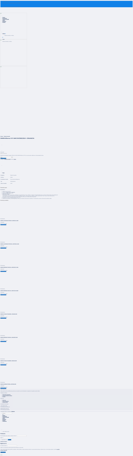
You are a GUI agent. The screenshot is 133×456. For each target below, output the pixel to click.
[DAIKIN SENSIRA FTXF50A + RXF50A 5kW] (13, 380)
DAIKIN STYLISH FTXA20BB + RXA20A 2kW (8, 360)
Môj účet (4, 400)
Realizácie (4, 419)
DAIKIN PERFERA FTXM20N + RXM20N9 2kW (9, 337)
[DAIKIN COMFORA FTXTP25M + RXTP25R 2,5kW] (13, 240)
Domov (1, 136)
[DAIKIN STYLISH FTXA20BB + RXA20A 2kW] (13, 357)
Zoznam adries (5, 402)
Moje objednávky (5, 401)
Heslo (1, 437)
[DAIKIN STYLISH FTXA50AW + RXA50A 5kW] (13, 310)
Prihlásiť (9, 439)
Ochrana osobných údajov (7, 395)
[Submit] (2, 414)
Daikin (15, 159)
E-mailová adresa (3, 445)
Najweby (13, 411)
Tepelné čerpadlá (7, 136)
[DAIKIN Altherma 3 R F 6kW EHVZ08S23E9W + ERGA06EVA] (5, 165)
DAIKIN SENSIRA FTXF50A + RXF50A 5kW (8, 384)
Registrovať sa (3, 452)
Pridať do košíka (3, 158)
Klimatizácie (4, 416)
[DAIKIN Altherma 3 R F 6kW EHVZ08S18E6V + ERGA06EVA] (5, 150)
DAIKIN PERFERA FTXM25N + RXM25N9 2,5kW (9, 267)
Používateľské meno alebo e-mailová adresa (8, 435)
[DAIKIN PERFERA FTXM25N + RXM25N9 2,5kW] (13, 263)
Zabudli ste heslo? (3, 441)
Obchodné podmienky (6, 394)
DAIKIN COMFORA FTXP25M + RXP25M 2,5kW (9, 220)
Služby (3, 418)
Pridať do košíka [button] (3, 224)
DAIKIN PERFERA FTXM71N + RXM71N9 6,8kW (9, 290)
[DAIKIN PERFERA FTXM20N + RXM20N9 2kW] (13, 333)
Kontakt (3, 396)
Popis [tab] (3, 172)
